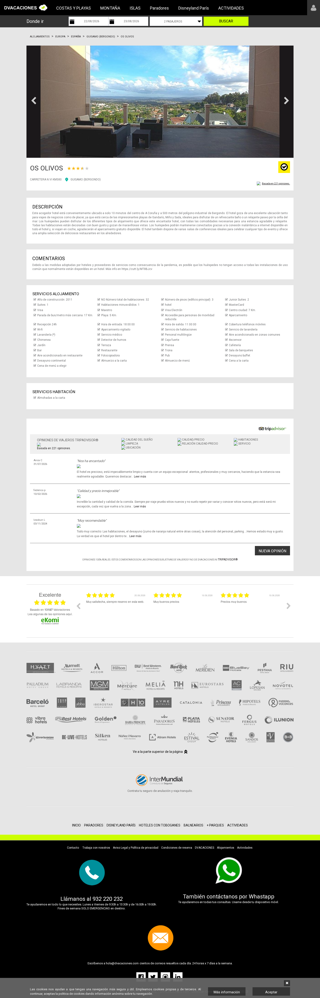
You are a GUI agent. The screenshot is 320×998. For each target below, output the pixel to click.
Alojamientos (40, 36)
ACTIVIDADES (231, 8)
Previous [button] (78, 606)
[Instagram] (166, 977)
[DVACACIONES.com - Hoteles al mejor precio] (26, 7)
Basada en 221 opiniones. (276, 183)
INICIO (76, 825)
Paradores (159, 8)
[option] (116, 609)
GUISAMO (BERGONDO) (86, 179)
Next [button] (289, 606)
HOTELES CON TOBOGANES (159, 825)
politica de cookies (72, 993)
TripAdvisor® (228, 559)
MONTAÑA (110, 8)
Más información (227, 992)
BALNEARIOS (193, 825)
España (76, 36)
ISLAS (135, 8)
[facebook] (141, 977)
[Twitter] (153, 977)
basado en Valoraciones (50, 609)
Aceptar (271, 992)
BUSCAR (226, 21)
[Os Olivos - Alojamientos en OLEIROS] (160, 102)
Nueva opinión (272, 551)
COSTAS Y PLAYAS (73, 8)
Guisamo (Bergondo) (100, 36)
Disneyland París (193, 8)
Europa (60, 36)
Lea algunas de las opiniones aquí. (50, 614)
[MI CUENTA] (313, 7)
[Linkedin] (178, 977)
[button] (33, 102)
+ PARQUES (215, 825)
